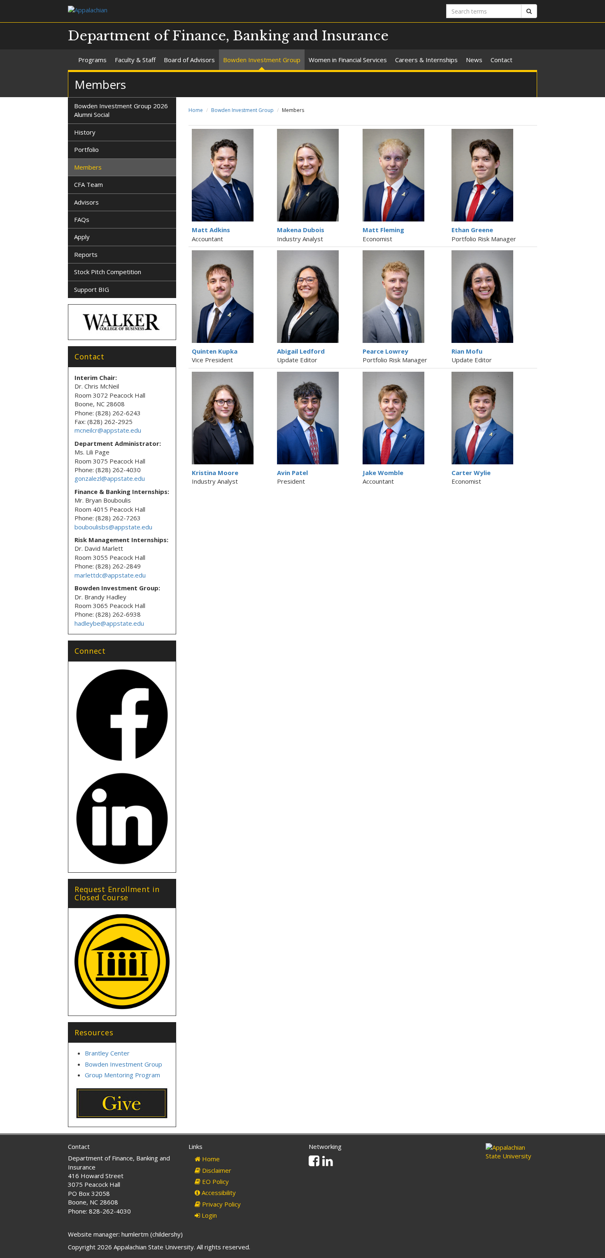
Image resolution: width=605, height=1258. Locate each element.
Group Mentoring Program (122, 1075)
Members (88, 167)
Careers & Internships (426, 60)
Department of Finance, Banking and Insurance (228, 36)
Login (208, 1215)
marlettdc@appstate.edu (110, 575)
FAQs (81, 219)
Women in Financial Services (348, 60)
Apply (82, 237)
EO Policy (214, 1181)
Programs (92, 60)
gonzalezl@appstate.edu (109, 478)
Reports (86, 254)
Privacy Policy (220, 1204)
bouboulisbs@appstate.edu (113, 527)
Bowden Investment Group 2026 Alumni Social (121, 110)
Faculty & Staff (135, 60)
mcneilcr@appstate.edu (107, 430)
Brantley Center (107, 1053)
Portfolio (86, 149)
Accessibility (218, 1192)
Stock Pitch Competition (107, 272)
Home (195, 110)
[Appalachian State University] (182, 11)
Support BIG (91, 289)
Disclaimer (215, 1170)
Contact (501, 60)
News (474, 60)
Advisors (86, 202)
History (84, 132)
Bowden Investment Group (261, 60)
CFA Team (88, 184)
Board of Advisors (189, 60)
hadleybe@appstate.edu (109, 623)
